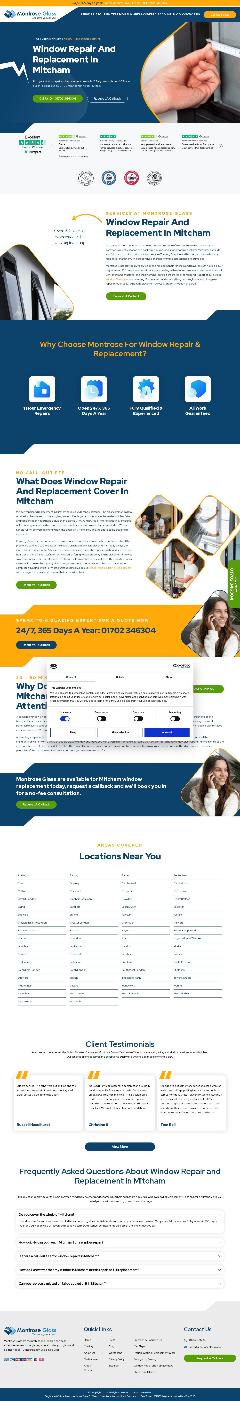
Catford (22, 891)
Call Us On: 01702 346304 (57, 98)
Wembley (23, 993)
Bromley (74, 883)
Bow (20, 883)
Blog (177, 14)
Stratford (23, 977)
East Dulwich (129, 906)
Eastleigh (179, 906)
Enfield (74, 914)
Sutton (74, 977)
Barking (74, 875)
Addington (24, 875)
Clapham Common (81, 899)
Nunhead (75, 954)
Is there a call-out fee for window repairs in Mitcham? (59, 1256)
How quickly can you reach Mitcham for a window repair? (61, 1242)
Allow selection (120, 732)
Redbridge (24, 962)
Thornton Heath (131, 977)
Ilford (125, 938)
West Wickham (182, 993)
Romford (127, 962)
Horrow (22, 938)
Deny (73, 732)
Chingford (128, 891)
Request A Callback (107, 98)
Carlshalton (180, 883)
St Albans (179, 970)
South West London (133, 970)
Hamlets (178, 922)
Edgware (23, 914)
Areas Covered (144, 14)
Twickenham (25, 985)
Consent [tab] (71, 677)
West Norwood (130, 993)
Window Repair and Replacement (153, 1365)
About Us (103, 14)
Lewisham (23, 946)
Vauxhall (75, 985)
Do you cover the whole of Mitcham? (46, 1214)
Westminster (25, 1001)
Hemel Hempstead (185, 930)
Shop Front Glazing (145, 1372)
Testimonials (121, 14)
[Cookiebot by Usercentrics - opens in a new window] (175, 666)
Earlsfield (75, 906)
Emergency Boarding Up (148, 1340)
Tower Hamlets (182, 977)
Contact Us (191, 14)
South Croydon (182, 962)
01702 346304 (198, 1340)
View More (120, 1147)
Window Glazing (115, 279)
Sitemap (114, 1365)
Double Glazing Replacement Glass (154, 1353)
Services (87, 14)
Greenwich (128, 922)
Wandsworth (129, 985)
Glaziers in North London (32, 922)
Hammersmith (26, 930)
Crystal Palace (182, 899)
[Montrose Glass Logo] (30, 14)
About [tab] (169, 677)
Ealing (21, 906)
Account (165, 14)
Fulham (178, 914)
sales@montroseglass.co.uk (205, 1347)
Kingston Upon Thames (187, 938)
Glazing (45, 38)
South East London (29, 970)
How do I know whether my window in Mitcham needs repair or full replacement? (79, 1270)
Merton (178, 946)
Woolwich (75, 1001)
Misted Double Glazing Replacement (110, 568)
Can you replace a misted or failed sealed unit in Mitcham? (62, 1283)
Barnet (126, 875)
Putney (178, 954)
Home (36, 38)
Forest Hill (127, 914)
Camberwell (129, 883)
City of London (27, 899)
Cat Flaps (139, 1346)
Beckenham (180, 875)
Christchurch (181, 891)
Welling (178, 985)
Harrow (74, 930)
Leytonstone (77, 946)
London (126, 946)
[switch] (101, 718)
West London (77, 993)
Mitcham (56, 38)
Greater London (79, 922)
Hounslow (75, 938)
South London (78, 970)
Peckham (127, 954)
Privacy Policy (116, 1359)
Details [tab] (120, 677)
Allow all (167, 732)
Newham (23, 954)
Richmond (75, 962)
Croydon (127, 899)
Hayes (125, 930)
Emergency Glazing (145, 1359)
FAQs (112, 1340)
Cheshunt (75, 891)
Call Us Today (219, 15)
